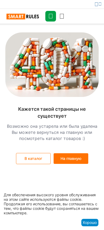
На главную (71, 158)
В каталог (33, 158)
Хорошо (90, 222)
